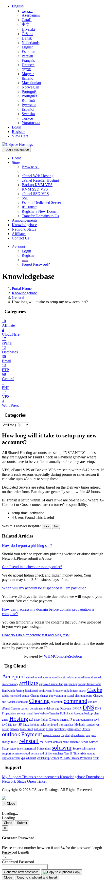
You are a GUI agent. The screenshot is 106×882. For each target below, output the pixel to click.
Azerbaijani (31, 15)
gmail (5, 719)
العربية (27, 11)
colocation (57, 702)
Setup (5, 748)
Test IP (68, 753)
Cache (94, 690)
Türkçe (27, 118)
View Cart (20, 136)
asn (66, 684)
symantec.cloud (21, 753)
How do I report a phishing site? (27, 545)
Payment (31, 734)
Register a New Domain (40, 211)
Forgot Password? (36, 264)
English (18, 6)
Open (49, 729)
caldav (5, 695)
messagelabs (66, 724)
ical (31, 719)
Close (8, 823)
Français (28, 60)
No (56, 526)
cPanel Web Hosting (37, 176)
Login (16, 127)
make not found (49, 724)
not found (39, 729)
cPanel (6, 708)
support (6, 753)
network (14, 729)
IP (71, 719)
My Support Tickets (18, 777)
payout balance (51, 735)
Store (17, 162)
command (75, 701)
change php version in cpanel (57, 695)
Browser (58, 690)
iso (15, 724)
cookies (92, 702)
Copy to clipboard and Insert (37, 877)
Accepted (13, 676)
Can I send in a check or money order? (32, 567)
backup (73, 684)
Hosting (18, 718)
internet (64, 719)
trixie (83, 753)
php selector (78, 735)
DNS (88, 707)
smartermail (29, 748)
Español (28, 109)
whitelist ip (43, 758)
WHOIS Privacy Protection (76, 758)
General (18, 297)
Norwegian (30, 87)
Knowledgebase (24, 225)
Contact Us (20, 238)
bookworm (45, 690)
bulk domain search (75, 690)
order (77, 729)
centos (25, 695)
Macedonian (31, 83)
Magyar (28, 74)
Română (28, 100)
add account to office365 (52, 677)
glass (97, 713)
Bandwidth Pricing (13, 690)
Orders (86, 729)
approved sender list (51, 684)
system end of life (41, 753)
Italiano (27, 78)
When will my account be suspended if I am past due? (44, 588)
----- (25, 171)
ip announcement (83, 719)
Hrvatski (28, 29)
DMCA (77, 708)
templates (58, 753)
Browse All (30, 167)
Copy (76, 872)
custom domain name (33, 708)
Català (27, 20)
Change (34, 695)
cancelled (15, 695)
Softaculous (44, 748)
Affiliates (19, 234)
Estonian (28, 51)
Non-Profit (26, 729)
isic (10, 724)
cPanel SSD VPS (35, 194)
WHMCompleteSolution (63, 656)
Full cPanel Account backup (76, 713)
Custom (15, 708)
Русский (29, 105)
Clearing (39, 701)
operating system (63, 729)
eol (18, 713)
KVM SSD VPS (35, 189)
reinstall (29, 741)
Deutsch (28, 65)
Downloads (95, 777)
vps (23, 758)
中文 (26, 24)
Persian (27, 56)
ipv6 (4, 724)
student (91, 748)
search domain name (57, 742)
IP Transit (29, 207)
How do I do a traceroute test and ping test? (36, 635)
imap (37, 719)
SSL (25, 198)
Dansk (27, 38)
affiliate (28, 683)
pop (88, 735)
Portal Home (22, 288)
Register (18, 131)
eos (23, 713)
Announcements (24, 220)
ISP (20, 724)
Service (93, 742)
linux (26, 724)
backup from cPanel (89, 684)
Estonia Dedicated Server (41, 202)
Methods (79, 724)
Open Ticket (36, 781)
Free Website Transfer (46, 713)
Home (16, 158)
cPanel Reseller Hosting (40, 180)
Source (76, 748)
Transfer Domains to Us (40, 216)
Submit (22, 823)
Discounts (65, 708)
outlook (11, 734)
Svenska (28, 114)
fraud (29, 713)
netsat (5, 729)
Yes (46, 526)
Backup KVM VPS (37, 185)
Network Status (24, 229)
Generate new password (21, 872)
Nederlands (30, 43)
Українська (31, 123)
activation (31, 677)
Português (29, 91)
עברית (26, 69)
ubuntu (91, 753)
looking (34, 724)
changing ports (83, 695)
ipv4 (96, 719)
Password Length (15, 852)
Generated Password (18, 862)
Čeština (27, 34)
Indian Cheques (50, 719)
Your (96, 758)
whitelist (31, 758)
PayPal (65, 735)
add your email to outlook (82, 677)
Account (19, 246)
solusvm (61, 747)
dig (57, 708)
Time (76, 753)
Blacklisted (31, 690)
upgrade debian (11, 758)
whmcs (55, 758)
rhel (42, 742)
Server (84, 742)
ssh (84, 748)
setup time (15, 748)
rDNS (14, 742)
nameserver (92, 724)
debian (50, 708)
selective (75, 742)
